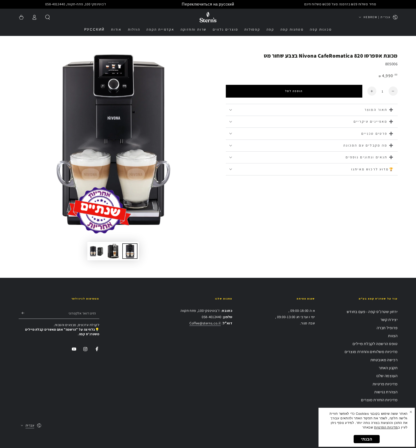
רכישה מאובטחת (383, 359)
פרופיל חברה (387, 327)
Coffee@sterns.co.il (205, 323)
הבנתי (366, 439)
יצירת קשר (389, 319)
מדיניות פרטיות (385, 384)
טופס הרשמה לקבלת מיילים (375, 343)
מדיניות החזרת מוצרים (379, 399)
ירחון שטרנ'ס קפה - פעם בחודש (372, 311)
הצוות (392, 335)
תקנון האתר (388, 367)
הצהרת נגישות (386, 392)
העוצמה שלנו (387, 375)
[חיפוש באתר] (47, 17)
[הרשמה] (21, 313)
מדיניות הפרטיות (386, 427)
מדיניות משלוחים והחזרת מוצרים (371, 351)
